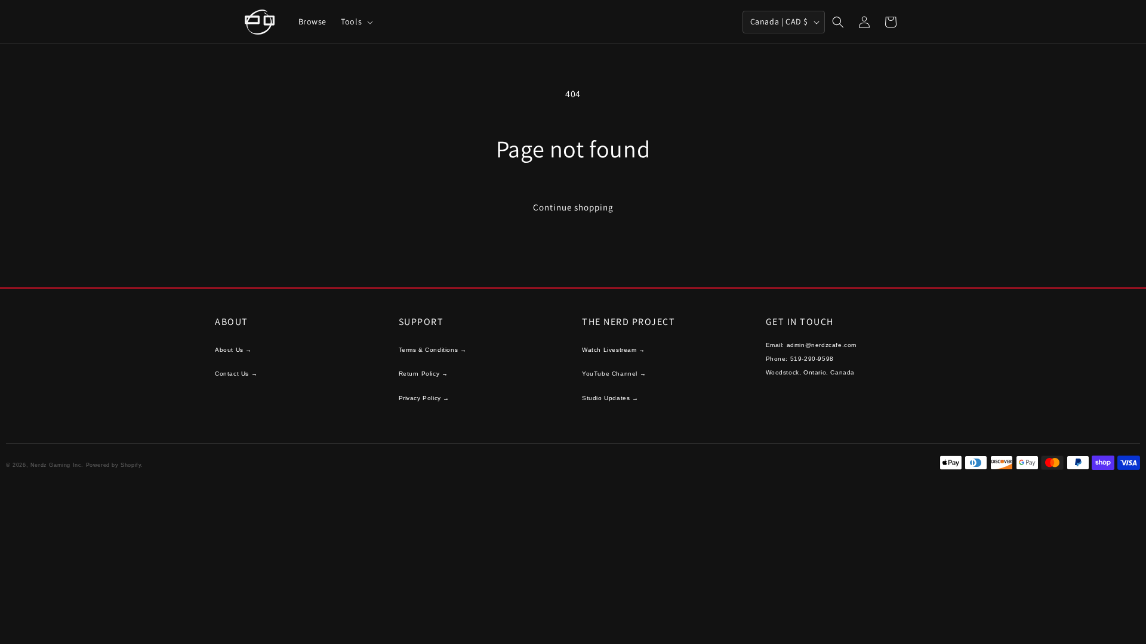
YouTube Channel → (614, 373)
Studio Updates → (610, 398)
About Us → (233, 349)
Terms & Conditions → (433, 349)
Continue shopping (573, 207)
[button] (356, 21)
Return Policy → (423, 373)
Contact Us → (236, 373)
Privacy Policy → (424, 398)
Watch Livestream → (613, 349)
